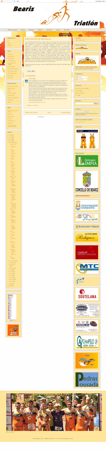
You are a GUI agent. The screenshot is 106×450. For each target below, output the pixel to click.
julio (11, 269)
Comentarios (80, 79)
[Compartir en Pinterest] (34, 71)
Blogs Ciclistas (11, 116)
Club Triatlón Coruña (12, 71)
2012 (10, 137)
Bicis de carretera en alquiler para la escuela (12, 244)
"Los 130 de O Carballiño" (12, 146)
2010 (10, 140)
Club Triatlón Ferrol (12, 73)
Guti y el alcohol (12, 235)
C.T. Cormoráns (11, 66)
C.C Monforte (11, 58)
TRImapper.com (11, 120)
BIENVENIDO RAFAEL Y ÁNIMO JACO (12, 211)
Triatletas (40, 29)
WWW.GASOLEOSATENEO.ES (83, 195)
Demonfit (10, 114)
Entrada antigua (65, 112)
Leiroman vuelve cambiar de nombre (12, 172)
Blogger (71, 438)
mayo (11, 273)
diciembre (12, 142)
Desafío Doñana (11, 88)
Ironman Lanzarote (12, 93)
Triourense (10, 54)
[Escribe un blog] (29, 71)
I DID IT (9, 91)
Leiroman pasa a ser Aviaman (12, 166)
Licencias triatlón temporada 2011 (13, 227)
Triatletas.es (10, 123)
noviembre (12, 261)
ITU (8, 41)
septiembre (12, 264)
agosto (12, 268)
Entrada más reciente (31, 112)
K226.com (10, 118)
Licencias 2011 (12, 159)
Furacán (31, 78)
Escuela (58, 29)
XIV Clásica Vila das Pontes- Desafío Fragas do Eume (13, 197)
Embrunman (10, 100)
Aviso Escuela (12, 162)
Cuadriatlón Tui (11, 95)
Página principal (12, 29)
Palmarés (31, 29)
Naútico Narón (11, 56)
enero (11, 281)
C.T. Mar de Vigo (11, 60)
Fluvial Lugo (10, 75)
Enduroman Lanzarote (13, 86)
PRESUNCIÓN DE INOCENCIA (38, 39)
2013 (10, 135)
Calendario (49, 29)
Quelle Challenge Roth (13, 97)
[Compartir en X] (31, 71)
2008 (10, 285)
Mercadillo (67, 29)
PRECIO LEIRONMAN (13, 217)
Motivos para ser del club (13, 178)
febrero (12, 279)
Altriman (9, 102)
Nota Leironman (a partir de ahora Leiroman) (13, 205)
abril (11, 275)
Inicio (49, 112)
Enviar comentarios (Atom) (51, 116)
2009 (10, 284)
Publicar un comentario (32, 105)
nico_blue (56, 438)
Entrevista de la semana (81, 88)
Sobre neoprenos (13, 238)
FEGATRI (10, 45)
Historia (23, 29)
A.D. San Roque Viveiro (13, 68)
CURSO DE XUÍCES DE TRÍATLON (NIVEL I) (13, 184)
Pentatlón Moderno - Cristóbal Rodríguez (12, 126)
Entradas (79, 77)
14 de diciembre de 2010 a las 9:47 (37, 102)
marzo (11, 277)
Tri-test (77, 95)
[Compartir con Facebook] (32, 71)
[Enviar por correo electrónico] (28, 71)
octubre (12, 262)
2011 (10, 139)
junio (11, 271)
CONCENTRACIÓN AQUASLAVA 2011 (13, 190)
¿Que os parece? (12, 156)
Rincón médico (79, 92)
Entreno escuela (12, 258)
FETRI (9, 43)
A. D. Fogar (10, 77)
